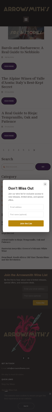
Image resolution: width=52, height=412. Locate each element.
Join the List (26, 223)
